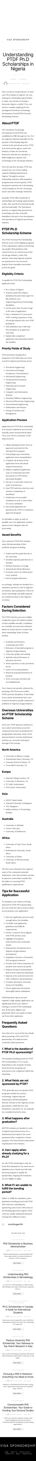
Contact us (9, 1454)
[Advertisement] (18, 18)
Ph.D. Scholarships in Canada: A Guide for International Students (18, 1309)
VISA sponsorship (18, 40)
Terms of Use (27, 1454)
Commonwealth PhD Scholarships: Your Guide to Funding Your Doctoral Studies (18, 1407)
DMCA (18, 1454)
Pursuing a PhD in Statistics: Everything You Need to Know (18, 1375)
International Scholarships (17, 1301)
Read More (17, 1263)
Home (6, 1452)
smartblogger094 (14, 83)
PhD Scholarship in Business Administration (18, 1245)
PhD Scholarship (18, 49)
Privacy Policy (25, 1452)
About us (14, 1452)
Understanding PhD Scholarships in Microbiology (18, 1276)
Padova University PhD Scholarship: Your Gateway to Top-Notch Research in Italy (18, 1343)
